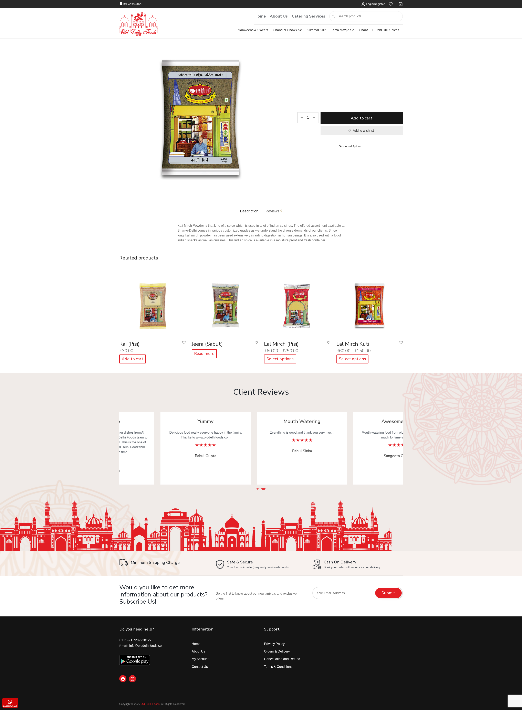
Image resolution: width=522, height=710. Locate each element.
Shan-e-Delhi (340, 55)
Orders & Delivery (277, 651)
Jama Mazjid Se (342, 30)
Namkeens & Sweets (253, 30)
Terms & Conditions (278, 666)
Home (260, 16)
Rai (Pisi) (129, 344)
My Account (200, 659)
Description (249, 211)
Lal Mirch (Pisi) (281, 344)
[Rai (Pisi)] (152, 304)
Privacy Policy (274, 644)
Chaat (363, 30)
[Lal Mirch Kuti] (369, 304)
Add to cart (362, 118)
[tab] (249, 211)
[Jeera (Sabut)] (225, 304)
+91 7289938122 (132, 4)
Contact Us (200, 666)
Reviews (273, 211)
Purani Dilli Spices (385, 30)
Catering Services (308, 16)
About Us (279, 16)
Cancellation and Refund (282, 659)
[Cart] (401, 4)
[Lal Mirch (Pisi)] (297, 304)
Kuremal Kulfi (316, 30)
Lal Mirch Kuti (352, 344)
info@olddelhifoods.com (146, 645)
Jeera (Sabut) (207, 344)
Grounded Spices (362, 55)
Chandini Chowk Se (287, 30)
